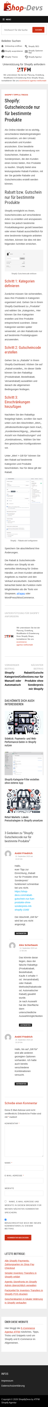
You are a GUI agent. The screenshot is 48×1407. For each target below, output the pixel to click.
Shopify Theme (11, 57)
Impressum (7, 1380)
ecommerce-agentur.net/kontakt (32, 80)
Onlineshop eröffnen (13, 46)
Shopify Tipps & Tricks (16, 95)
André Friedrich (24, 853)
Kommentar (12, 1123)
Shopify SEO (33, 46)
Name (8, 1163)
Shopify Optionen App (35, 51)
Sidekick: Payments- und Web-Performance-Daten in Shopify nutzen (20, 742)
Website (9, 1188)
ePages (21, 593)
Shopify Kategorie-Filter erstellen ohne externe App (22, 781)
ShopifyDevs (25, 1399)
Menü (8, 19)
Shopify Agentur (35, 57)
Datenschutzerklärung (13, 1385)
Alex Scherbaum (28, 945)
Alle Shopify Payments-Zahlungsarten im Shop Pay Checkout (19, 1264)
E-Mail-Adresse (14, 1175)
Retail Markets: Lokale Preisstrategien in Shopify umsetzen (24, 818)
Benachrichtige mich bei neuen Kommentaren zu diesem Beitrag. (23, 1226)
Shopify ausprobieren (14, 51)
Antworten (21, 933)
